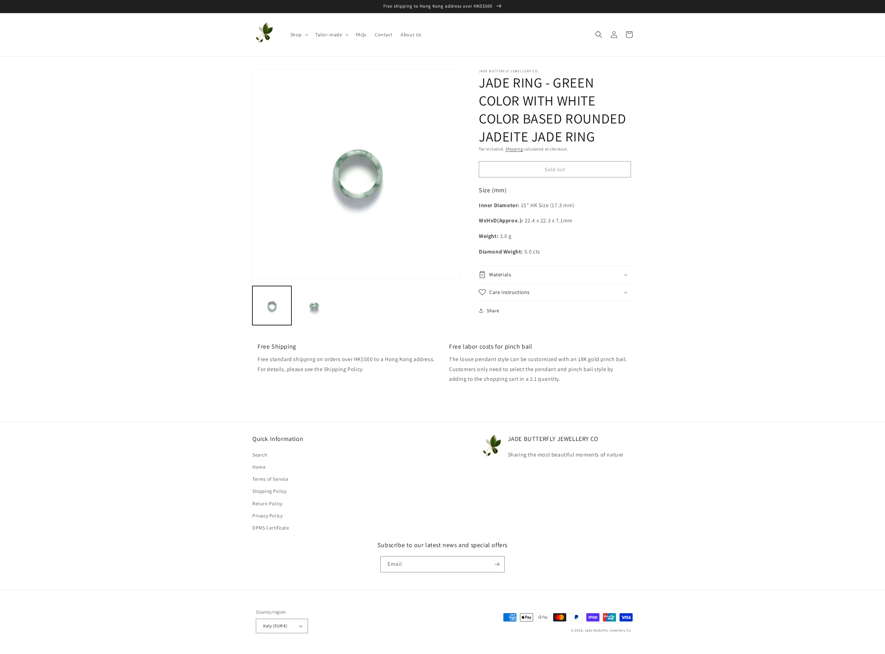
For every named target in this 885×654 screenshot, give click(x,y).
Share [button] (493, 310)
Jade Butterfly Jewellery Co (608, 630)
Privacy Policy (267, 516)
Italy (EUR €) (275, 626)
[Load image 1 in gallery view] (271, 305)
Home (259, 467)
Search (260, 455)
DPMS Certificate (270, 528)
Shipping (514, 148)
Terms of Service (270, 479)
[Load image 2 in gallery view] (314, 305)
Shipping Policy (269, 491)
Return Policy (267, 503)
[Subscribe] (496, 564)
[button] (298, 34)
